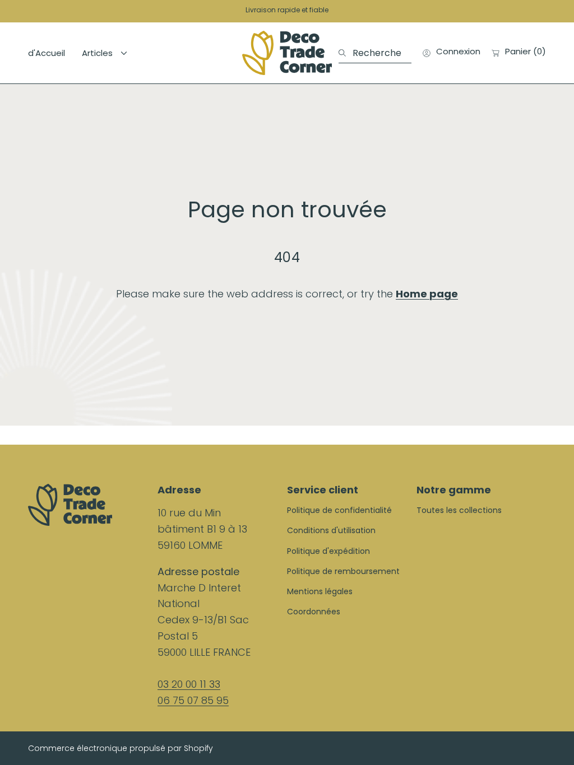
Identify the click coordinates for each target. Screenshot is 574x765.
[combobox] (375, 53)
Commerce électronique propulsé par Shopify (120, 748)
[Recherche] (346, 53)
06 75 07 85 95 (193, 700)
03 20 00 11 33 (189, 684)
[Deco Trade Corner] (287, 53)
